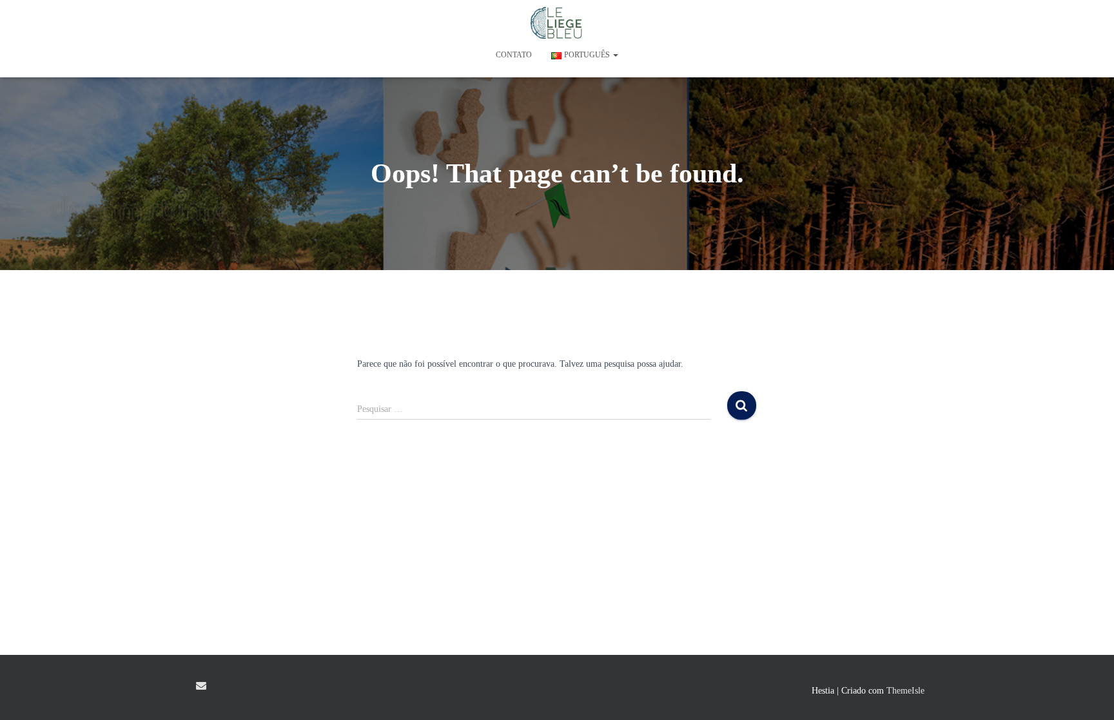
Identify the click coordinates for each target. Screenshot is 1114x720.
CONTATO (514, 54)
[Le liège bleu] (557, 22)
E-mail (201, 685)
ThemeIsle (905, 691)
